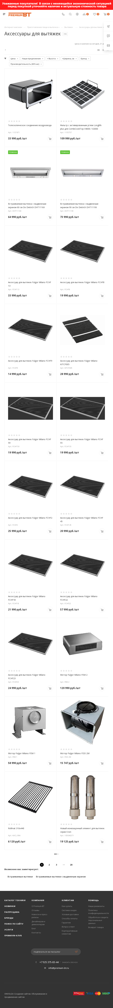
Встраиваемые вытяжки (20, 876)
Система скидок (69, 910)
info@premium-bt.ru (59, 967)
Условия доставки (70, 914)
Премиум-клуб (13, 935)
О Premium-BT (38, 906)
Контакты (36, 932)
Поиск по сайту (13, 923)
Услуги (8, 929)
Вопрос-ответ (68, 926)
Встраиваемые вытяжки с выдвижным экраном (61, 876)
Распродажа (11, 912)
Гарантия (66, 922)
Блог (34, 928)
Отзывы (35, 910)
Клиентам (68, 900)
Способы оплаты (70, 918)
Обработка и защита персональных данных (98, 920)
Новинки (9, 906)
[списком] (103, 50)
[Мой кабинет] (77, 14)
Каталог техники (15, 900)
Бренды (8, 918)
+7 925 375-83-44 (49, 962)
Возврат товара (96, 927)
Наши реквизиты (96, 906)
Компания (38, 900)
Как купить (67, 906)
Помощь (93, 900)
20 (71, 864)
